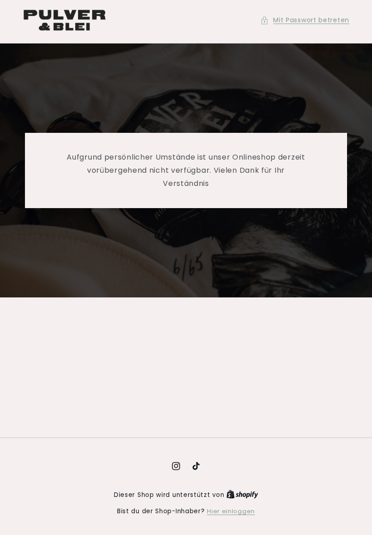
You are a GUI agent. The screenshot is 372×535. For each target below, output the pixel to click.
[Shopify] (242, 495)
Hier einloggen (231, 511)
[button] (304, 20)
